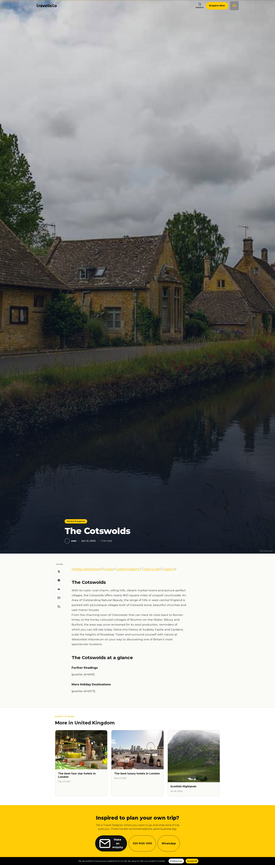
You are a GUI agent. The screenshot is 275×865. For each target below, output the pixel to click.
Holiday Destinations (86, 568)
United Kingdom (76, 521)
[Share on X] (59, 571)
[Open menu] (234, 5)
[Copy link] (59, 606)
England (168, 568)
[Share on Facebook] (59, 580)
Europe (108, 568)
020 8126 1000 (142, 843)
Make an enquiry (117, 843)
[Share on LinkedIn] (59, 589)
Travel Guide (151, 568)
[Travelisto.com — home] (46, 5)
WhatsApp (169, 843)
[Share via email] (59, 598)
